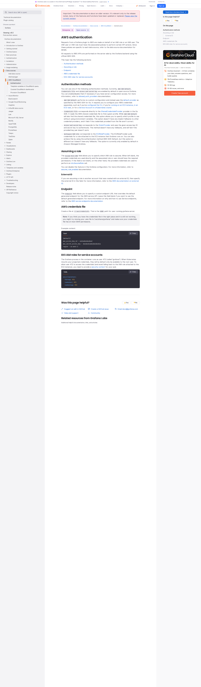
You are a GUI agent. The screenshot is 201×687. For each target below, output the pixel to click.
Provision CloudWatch (18, 92)
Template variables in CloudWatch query (25, 86)
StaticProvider (104, 125)
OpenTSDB (12, 124)
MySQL (10, 121)
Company (119, 6)
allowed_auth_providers (88, 96)
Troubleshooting (12, 180)
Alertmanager (13, 77)
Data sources (94, 26)
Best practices (11, 55)
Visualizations (11, 146)
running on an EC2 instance (122, 105)
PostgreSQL (12, 127)
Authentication (11, 58)
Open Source (91, 6)
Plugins (8, 174)
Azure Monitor (13, 96)
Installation (10, 61)
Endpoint (67, 70)
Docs (111, 6)
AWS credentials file (72, 74)
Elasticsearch (13, 99)
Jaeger (10, 111)
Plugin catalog (9, 20)
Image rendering (11, 67)
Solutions (71, 6)
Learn (102, 6)
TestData (11, 136)
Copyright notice (12, 193)
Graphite (11, 105)
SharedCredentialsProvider (112, 111)
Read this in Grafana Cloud (175, 12)
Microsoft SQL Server (16, 117)
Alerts (8, 158)
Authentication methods (73, 64)
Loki (9, 114)
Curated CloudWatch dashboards (22, 89)
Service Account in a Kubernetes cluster (95, 108)
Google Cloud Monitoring (17, 102)
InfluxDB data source (15, 108)
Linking (8, 164)
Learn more (103, 2)
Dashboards (10, 149)
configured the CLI (94, 105)
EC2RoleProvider (103, 134)
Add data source (14, 74)
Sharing (9, 152)
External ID (169, 35)
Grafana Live (10, 161)
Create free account (179, 93)
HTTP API (9, 177)
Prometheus (12, 130)
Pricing (81, 6)
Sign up (161, 6)
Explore (9, 155)
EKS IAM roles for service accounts (78, 77)
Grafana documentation (80, 26)
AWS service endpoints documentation (87, 201)
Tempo (10, 133)
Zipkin (10, 139)
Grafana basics (11, 52)
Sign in (152, 6)
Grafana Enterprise (12, 171)
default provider (129, 100)
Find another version (10, 35)
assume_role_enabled (69, 169)
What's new (10, 42)
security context (98, 267)
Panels (8, 143)
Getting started (11, 49)
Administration (11, 64)
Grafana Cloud (58, 6)
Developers (10, 183)
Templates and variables (14, 168)
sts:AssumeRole (77, 163)
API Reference (11, 190)
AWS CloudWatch (106, 26)
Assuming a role (70, 67)
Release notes (11, 186)
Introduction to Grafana (14, 45)
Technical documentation (12, 17)
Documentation (66, 26)
